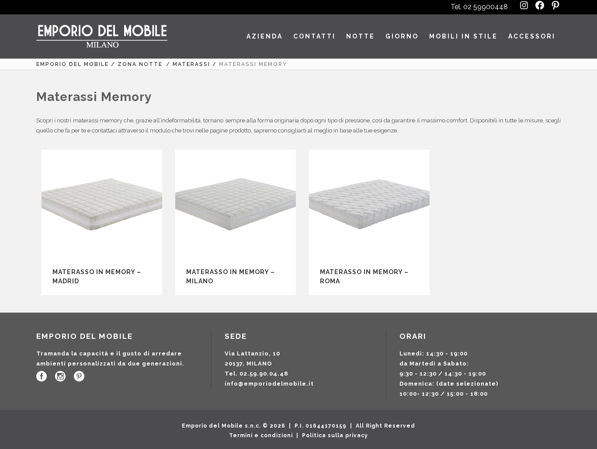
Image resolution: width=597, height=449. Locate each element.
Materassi (191, 64)
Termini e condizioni (261, 435)
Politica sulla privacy (335, 435)
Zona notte (140, 64)
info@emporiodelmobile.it (269, 383)
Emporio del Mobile (72, 64)
